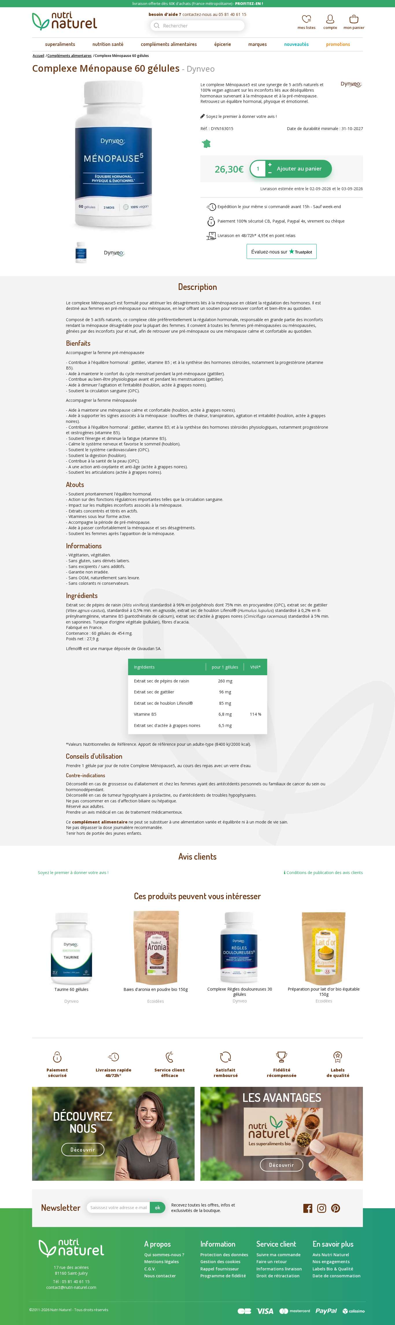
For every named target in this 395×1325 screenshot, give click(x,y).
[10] (168, 1010)
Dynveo (201, 68)
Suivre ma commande (278, 1254)
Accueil (38, 55)
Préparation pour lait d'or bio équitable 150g (324, 992)
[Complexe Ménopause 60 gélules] (81, 252)
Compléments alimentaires (69, 55)
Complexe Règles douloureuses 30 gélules (239, 992)
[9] (165, 1010)
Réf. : (205, 128)
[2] (144, 1010)
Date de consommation (337, 1275)
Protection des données (224, 1254)
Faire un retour (271, 1261)
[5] (153, 1010)
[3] (147, 1010)
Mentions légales (161, 1261)
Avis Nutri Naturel (331, 1254)
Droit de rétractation (278, 1275)
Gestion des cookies (220, 1261)
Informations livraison (279, 1269)
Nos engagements (331, 1261)
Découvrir (83, 1149)
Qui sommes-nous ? (164, 1254)
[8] (162, 1010)
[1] (141, 1010)
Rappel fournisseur (219, 1269)
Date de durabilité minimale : (313, 128)
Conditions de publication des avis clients (324, 872)
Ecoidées (155, 1001)
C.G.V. (150, 1269)
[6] (156, 1010)
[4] (150, 1010)
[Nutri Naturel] (85, 21)
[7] (159, 1010)
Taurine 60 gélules (71, 989)
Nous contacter (160, 1275)
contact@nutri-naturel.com (71, 1287)
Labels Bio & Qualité (333, 1269)
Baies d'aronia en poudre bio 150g (155, 989)
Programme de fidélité (223, 1275)
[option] (81, 252)
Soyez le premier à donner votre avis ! (241, 116)
